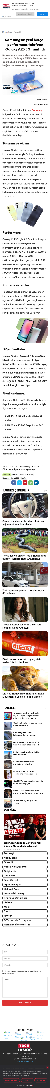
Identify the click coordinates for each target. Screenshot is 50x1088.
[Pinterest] (25, 482)
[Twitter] (19, 482)
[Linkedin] (36, 482)
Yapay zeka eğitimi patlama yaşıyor (25, 801)
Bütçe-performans (26, 475)
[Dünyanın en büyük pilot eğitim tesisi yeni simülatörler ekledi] (8, 745)
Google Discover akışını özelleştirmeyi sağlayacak (25, 772)
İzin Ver (43, 14)
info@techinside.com (25, 1061)
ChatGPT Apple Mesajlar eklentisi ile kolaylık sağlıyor (28, 782)
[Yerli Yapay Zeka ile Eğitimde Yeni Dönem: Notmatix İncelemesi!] (25, 827)
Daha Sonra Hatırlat (25, 14)
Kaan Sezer (42, 100)
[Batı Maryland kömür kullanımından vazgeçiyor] (8, 735)
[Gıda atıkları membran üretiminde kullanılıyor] (8, 764)
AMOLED (15, 475)
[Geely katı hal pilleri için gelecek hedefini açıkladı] (8, 726)
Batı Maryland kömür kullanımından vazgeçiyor (24, 733)
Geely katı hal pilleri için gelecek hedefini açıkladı (27, 724)
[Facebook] (13, 482)
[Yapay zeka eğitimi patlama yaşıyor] (8, 803)
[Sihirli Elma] (20, 1035)
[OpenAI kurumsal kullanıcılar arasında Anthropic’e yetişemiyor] (8, 793)
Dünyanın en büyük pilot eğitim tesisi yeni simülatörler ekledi (27, 743)
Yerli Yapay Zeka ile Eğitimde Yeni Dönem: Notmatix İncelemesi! (22, 844)
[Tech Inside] (42, 1035)
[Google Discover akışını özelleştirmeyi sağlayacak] (8, 774)
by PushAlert (7, 17)
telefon (23, 478)
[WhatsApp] (30, 482)
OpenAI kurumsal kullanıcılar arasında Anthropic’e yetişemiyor (28, 791)
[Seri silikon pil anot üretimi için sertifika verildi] (8, 755)
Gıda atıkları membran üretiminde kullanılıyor (23, 762)
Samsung (37, 110)
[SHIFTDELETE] (9, 1035)
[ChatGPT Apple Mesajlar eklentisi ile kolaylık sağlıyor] (8, 784)
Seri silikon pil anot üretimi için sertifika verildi (26, 753)
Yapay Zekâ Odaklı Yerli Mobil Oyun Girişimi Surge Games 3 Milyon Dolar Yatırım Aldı (26, 715)
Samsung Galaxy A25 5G (11, 478)
